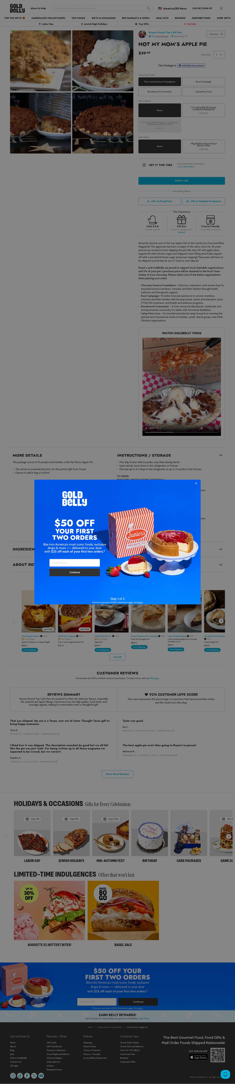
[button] (117, 542)
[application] (225, 1074)
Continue (74, 572)
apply (130, 602)
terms (140, 602)
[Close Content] (196, 483)
